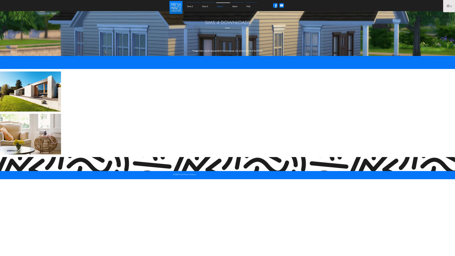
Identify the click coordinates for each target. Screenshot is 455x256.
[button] (450, 5)
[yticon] (281, 5)
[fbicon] (275, 5)
